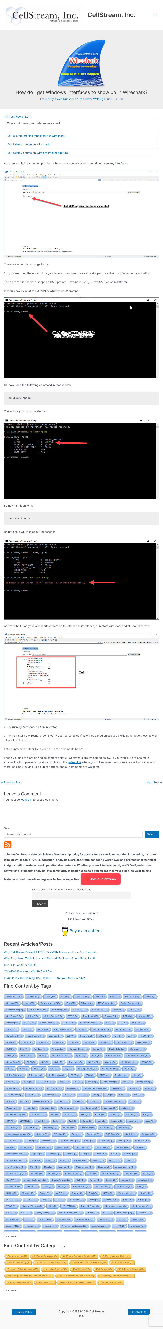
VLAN (149, 1088)
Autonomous (99, 1226)
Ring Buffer (53, 1088)
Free (82, 1029)
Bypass (37, 1154)
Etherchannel (80, 1186)
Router (68, 1023)
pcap (149, 1121)
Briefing (93, 1062)
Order (140, 1147)
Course (110, 1062)
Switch (99, 1154)
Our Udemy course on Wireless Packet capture (38, 152)
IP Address (12, 1141)
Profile (43, 1029)
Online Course (53, 1016)
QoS (27, 1029)
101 (70, 1036)
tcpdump (63, 1167)
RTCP (99, 1114)
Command (47, 1108)
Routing (142, 1029)
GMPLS (124, 1127)
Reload (30, 1108)
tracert (110, 1180)
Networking (59, 1010)
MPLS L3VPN (110, 1173)
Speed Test (13, 1062)
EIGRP (133, 1088)
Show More (11, 1236)
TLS (42, 1055)
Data (10, 1147)
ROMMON (141, 1141)
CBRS (68, 1095)
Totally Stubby (44, 1213)
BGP (127, 1016)
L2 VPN (145, 1193)
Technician (37, 1114)
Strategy (68, 1127)
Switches (26, 1055)
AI (109, 1023)
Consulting (13, 1036)
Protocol (53, 1154)
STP (9, 1121)
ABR (10, 1101)
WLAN (86, 1003)
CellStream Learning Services (51, 1262)
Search (8, 828)
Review (31, 1141)
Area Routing (124, 1213)
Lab (9, 1068)
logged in (26, 799)
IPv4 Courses (81, 1269)
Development (41, 1101)
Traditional (62, 1147)
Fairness (137, 1219)
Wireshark (13, 996)
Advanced (123, 1029)
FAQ (89, 1075)
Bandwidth (136, 1049)
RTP (126, 1082)
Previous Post (10, 782)
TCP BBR (31, 1127)
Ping (67, 1068)
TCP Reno (112, 1134)
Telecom (131, 1114)
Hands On (132, 996)
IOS (99, 996)
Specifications (84, 1219)
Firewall (38, 1068)
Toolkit (114, 1114)
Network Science (114, 1101)
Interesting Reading (55, 1269)
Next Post (155, 782)
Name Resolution (15, 1154)
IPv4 (70, 1003)
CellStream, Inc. (111, 15)
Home (86, 1121)
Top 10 (89, 1042)
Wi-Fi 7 (94, 1180)
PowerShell (87, 1127)
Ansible (117, 1088)
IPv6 (114, 996)
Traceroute (75, 1062)
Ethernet (79, 1010)
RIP (146, 1114)
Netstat (126, 1108)
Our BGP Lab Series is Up (20, 965)
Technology (82, 1147)
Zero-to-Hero (13, 1095)
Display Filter (116, 1049)
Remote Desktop (15, 1114)
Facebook (110, 1200)
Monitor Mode (101, 1029)
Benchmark (13, 1186)
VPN (23, 1068)
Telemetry (31, 1226)
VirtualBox (144, 1180)
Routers (25, 1147)
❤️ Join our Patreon (100, 879)
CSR (140, 1186)
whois (147, 1173)
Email (93, 1193)
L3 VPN (30, 1200)
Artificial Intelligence (95, 1088)
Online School (14, 1075)
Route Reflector (90, 1206)
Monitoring (12, 1088)
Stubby (91, 1213)
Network (144, 1016)
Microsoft (61, 1101)
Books (27, 1082)
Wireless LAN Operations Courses (77, 1282)
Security (12, 1003)
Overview (142, 1042)
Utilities (11, 1193)
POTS (75, 1075)
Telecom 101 (102, 1186)
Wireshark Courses (111, 1282)
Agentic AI (12, 1226)
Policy (63, 1082)
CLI (65, 996)
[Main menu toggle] (155, 15)
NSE (23, 1101)
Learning (54, 1036)
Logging (116, 1121)
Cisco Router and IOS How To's (89, 1262)
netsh (92, 1082)
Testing (105, 1042)
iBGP (10, 1213)
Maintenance (89, 1108)
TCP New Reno (14, 1167)
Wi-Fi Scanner (73, 1173)
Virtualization (33, 1088)
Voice (10, 1055)
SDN (10, 1049)
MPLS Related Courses (131, 1269)
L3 (130, 1036)
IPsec (127, 1200)
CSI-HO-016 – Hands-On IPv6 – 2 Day (28, 971)
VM (96, 1095)
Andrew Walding (124, 1167)
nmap (58, 1042)
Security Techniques (35, 1180)
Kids (136, 1075)
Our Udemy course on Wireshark (29, 144)
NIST (84, 1114)
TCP (72, 1016)
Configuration (62, 1029)
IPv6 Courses (104, 1269)
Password (12, 1108)
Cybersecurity (14, 1010)
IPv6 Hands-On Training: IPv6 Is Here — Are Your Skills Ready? (44, 978)
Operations (122, 1147)
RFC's (107, 1193)
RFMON (145, 1036)
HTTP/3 (119, 1226)
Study (76, 1134)
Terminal (27, 1193)
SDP (79, 1180)
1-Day (103, 1036)
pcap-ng (134, 1121)
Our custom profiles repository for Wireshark (35, 135)
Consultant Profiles (122, 1262)
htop (63, 1160)
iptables (53, 1173)
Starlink (130, 1134)
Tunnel (97, 1049)
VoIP (117, 1036)
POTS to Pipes (60, 1055)
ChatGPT (106, 1127)
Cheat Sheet (48, 1023)
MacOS (41, 1121)
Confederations (140, 1206)
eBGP (25, 1213)
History (70, 1154)
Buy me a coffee (85, 930)
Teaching (120, 1075)
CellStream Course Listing (116, 1256)
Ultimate (36, 1173)
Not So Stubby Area (69, 1213)
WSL (52, 1206)
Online (32, 1016)
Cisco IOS (82, 996)
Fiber (95, 1055)
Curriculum (12, 1219)
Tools (117, 1010)
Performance (67, 1108)
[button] (24, 1312)
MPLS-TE (12, 1200)
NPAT (92, 1173)
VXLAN (31, 1186)
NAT (54, 1114)
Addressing (75, 1200)
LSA (106, 1213)
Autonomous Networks (74, 1226)
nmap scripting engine (18, 1134)
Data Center (110, 1082)
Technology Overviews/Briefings (116, 1276)
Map (101, 1121)
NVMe (47, 1186)
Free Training (34, 1036)
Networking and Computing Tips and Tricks (30, 1276)
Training (33, 996)
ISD (29, 1219)
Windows (39, 1049)
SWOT (146, 1062)
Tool (72, 1121)
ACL (82, 1095)
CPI (59, 1200)
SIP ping (59, 1134)
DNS (23, 1049)
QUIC (29, 1023)
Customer (131, 1173)
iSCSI (62, 1186)
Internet (12, 1023)
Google (11, 1082)
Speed (80, 1055)
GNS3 (104, 1075)
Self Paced (13, 1016)
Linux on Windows (32, 1206)
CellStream (99, 1010)
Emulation (63, 1219)
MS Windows (106, 1003)
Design (57, 1121)
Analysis (57, 1049)
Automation (113, 1055)
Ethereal (144, 1213)
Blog (45, 1200)
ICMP (123, 1095)
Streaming (50, 1127)
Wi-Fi (150, 996)
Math (48, 1167)
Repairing (80, 1160)
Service (69, 1114)
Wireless (72, 1088)
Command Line (77, 1049)
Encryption (137, 1226)
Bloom (93, 1200)
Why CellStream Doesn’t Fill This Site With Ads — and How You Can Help (50, 952)
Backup (123, 1141)
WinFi (31, 1062)
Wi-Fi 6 (60, 1193)
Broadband (90, 1016)
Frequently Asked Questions (58, 99)
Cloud (88, 1141)
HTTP (134, 1101)
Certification (128, 1062)
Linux (29, 1003)
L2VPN (25, 1121)
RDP (129, 1160)
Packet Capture (130, 1003)
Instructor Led (110, 1068)
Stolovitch (45, 1219)
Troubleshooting (50, 1003)
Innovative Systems (136, 1055)
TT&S (73, 1042)
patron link (74, 762)
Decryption (143, 1082)
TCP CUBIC (45, 1082)
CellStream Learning (18, 1262)
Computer (148, 1134)
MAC (137, 1095)
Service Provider (89, 1023)
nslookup (109, 1108)
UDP (33, 1167)
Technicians (123, 1042)
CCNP (35, 1160)
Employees (102, 1147)
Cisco (50, 996)
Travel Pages (45, 1282)
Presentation (125, 1193)
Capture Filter (83, 1167)
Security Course (86, 1068)
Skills (58, 1062)
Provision (49, 1226)
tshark (10, 1042)
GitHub (142, 1200)
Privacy (44, 1193)
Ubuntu (26, 1042)
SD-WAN (11, 1180)
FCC (77, 1082)
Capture (129, 1154)
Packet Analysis (61, 1180)
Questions (105, 1141)
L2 (122, 1023)
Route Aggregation (115, 1206)
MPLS (134, 1010)
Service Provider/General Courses (76, 1276)
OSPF (137, 1023)
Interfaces (43, 1147)
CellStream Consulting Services (79, 1256)
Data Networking (15, 1173)
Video (129, 1068)
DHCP (94, 1101)
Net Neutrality (56, 1075)
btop (49, 1160)
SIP (44, 1062)
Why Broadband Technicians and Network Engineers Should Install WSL (50, 958)
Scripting (41, 1134)
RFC (121, 1219)
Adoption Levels (15, 1160)
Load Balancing (69, 1141)
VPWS (10, 1206)
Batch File (12, 1127)
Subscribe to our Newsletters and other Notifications (61, 889)
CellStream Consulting (45, 1256)
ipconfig (114, 1160)
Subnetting (50, 1095)
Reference (93, 1134)
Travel (11, 1029)
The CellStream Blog (19, 1282)
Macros (126, 1180)
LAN (109, 1095)
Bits (114, 1154)
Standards (105, 1219)
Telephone (35, 1075)
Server (78, 1101)
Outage (77, 1193)
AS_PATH (69, 1206)
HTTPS (32, 1095)
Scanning (86, 1036)
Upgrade (47, 1141)
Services (110, 1016)
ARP (53, 1068)
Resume (103, 1167)
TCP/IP (43, 1042)
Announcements (17, 1256)
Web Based (123, 1186)
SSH (85, 1154)
